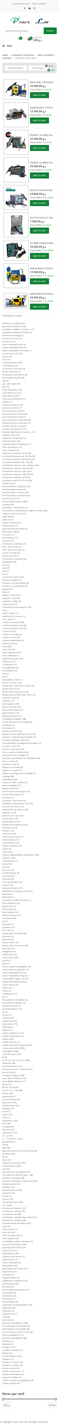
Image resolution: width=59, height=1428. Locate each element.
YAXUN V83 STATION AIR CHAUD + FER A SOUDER (42, 293)
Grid (51, 65)
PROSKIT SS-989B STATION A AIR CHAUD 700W (42, 162)
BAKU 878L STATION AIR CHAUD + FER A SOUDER (42, 82)
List (52, 70)
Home (5, 55)
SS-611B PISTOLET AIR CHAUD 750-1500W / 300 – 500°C (42, 217)
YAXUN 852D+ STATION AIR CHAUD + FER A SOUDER (42, 268)
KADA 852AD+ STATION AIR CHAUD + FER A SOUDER (42, 107)
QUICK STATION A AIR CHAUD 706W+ (42, 190)
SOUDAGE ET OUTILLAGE (23, 55)
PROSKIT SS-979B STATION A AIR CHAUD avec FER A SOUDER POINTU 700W (42, 135)
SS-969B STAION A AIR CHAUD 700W (42, 243)
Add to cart (39, 95)
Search (50, 30)
